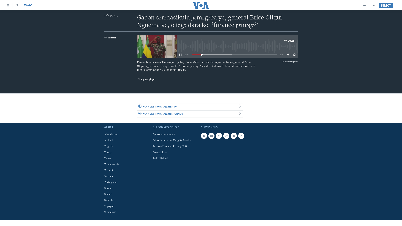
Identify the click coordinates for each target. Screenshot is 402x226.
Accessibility (160, 152)
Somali (108, 194)
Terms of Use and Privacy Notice (171, 146)
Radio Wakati (160, 158)
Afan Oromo (111, 134)
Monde (28, 5)
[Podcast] (226, 136)
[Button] (110, 38)
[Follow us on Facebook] (204, 136)
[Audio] (374, 5)
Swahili (108, 200)
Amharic (109, 140)
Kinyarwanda (111, 164)
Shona (107, 188)
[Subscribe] (234, 136)
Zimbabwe (110, 212)
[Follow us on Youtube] (211, 136)
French (108, 152)
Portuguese (110, 182)
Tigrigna (109, 206)
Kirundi (108, 170)
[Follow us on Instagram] (219, 136)
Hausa (107, 158)
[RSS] (241, 136)
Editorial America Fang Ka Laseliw (172, 140)
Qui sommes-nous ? (164, 134)
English (108, 146)
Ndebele (109, 176)
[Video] (364, 5)
